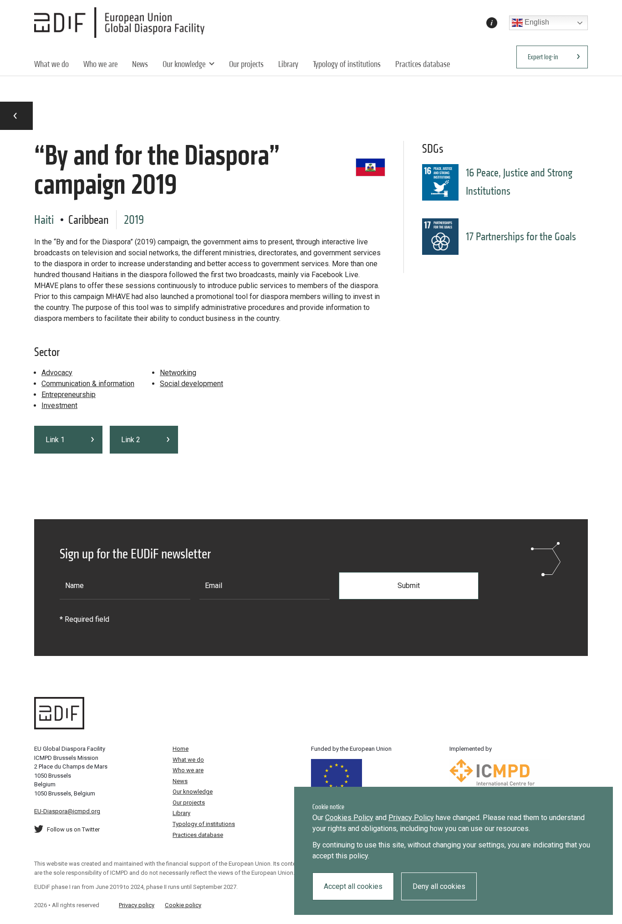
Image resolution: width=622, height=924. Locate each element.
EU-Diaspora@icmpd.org (67, 811)
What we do (51, 64)
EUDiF (121, 22)
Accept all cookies (353, 886)
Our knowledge (184, 64)
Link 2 (130, 439)
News (140, 64)
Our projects (246, 64)
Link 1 (55, 439)
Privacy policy (136, 905)
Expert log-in (543, 56)
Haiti (44, 219)
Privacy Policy (411, 817)
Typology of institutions (347, 64)
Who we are (100, 64)
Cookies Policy (349, 817)
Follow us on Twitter (73, 829)
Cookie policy (183, 905)
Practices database (422, 64)
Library (288, 64)
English (536, 22)
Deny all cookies (439, 886)
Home (181, 748)
